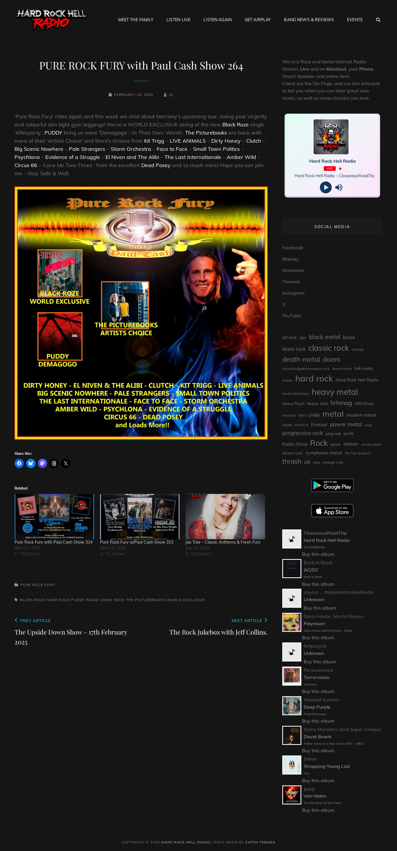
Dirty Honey (226, 140)
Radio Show (99, 600)
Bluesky (290, 259)
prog (368, 425)
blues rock (32, 600)
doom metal (342, 368)
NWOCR (301, 425)
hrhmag (341, 402)
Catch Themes (260, 842)
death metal (301, 359)
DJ (171, 94)
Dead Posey (156, 165)
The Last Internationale (192, 157)
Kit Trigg (154, 140)
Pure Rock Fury (37, 585)
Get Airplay (258, 19)
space (335, 444)
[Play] (326, 187)
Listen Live (179, 19)
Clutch (253, 140)
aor (302, 337)
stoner (351, 443)
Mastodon (293, 270)
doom (331, 359)
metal (333, 414)
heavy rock (317, 403)
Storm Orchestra (131, 149)
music (287, 424)
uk (307, 461)
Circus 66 (26, 165)
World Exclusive (186, 600)
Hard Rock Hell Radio (357, 380)
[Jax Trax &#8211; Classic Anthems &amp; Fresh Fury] (225, 517)
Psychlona (27, 157)
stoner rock (292, 453)
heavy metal (335, 391)
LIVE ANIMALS (188, 140)
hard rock (58, 600)
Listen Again (217, 19)
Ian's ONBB (309, 415)
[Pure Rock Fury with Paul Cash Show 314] (54, 517)
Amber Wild (242, 157)
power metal (346, 424)
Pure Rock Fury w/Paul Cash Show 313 (136, 542)
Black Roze (235, 124)
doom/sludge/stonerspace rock (306, 369)
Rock (119, 600)
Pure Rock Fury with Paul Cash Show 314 (53, 542)
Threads (291, 281)
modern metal (361, 415)
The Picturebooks (206, 132)
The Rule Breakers (358, 453)
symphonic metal (323, 453)
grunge (287, 380)
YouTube (291, 315)
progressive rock (302, 432)
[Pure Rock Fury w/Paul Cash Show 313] (140, 517)
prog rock (333, 433)
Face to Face (172, 149)
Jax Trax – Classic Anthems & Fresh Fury (224, 542)
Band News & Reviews (309, 19)
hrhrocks (289, 415)
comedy (358, 349)
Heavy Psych (293, 403)
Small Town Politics (216, 149)
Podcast (319, 424)
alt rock (289, 337)
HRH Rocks (364, 404)
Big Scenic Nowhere (39, 149)
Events (355, 19)
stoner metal (371, 444)
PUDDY (53, 132)
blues (349, 337)
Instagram (293, 293)
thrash (291, 461)
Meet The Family (135, 19)
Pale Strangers (87, 149)
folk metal (363, 368)
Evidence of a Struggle (72, 157)
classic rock (328, 348)
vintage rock (332, 462)
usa (316, 462)
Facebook (292, 247)
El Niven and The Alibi (132, 157)
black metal (324, 337)
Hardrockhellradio (295, 394)
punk (349, 433)
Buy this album (318, 554)
